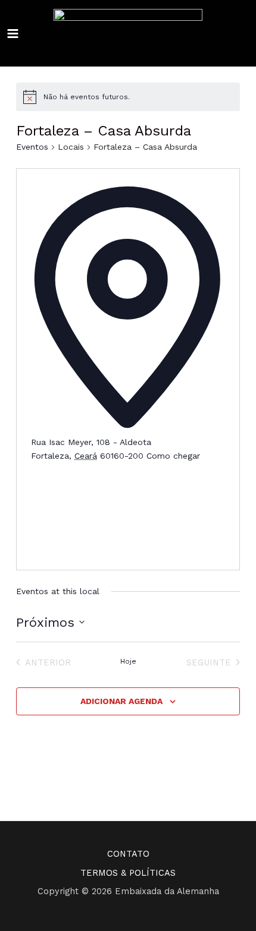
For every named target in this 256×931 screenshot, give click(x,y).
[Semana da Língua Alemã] (128, 33)
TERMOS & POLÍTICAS (128, 872)
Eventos (32, 147)
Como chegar (173, 455)
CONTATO (128, 853)
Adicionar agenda (121, 701)
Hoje (128, 661)
